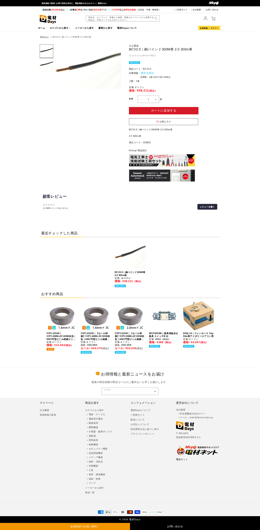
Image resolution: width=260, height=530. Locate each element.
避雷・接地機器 (97, 474)
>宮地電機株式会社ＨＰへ (191, 413)
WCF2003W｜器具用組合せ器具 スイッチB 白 (163, 335)
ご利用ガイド (138, 415)
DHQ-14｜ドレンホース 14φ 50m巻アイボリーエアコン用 (198, 335)
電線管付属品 (96, 419)
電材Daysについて (140, 410)
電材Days (44, 37)
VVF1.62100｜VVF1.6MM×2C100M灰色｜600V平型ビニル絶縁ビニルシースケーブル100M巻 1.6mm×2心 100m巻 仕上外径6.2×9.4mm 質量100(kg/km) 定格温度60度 (61, 336)
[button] (142, 56)
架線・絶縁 (95, 479)
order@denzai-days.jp (201, 417)
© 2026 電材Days (130, 519)
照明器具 (93, 440)
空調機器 (93, 466)
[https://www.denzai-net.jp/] (198, 450)
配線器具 (93, 423)
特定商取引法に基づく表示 (145, 429)
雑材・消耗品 (96, 461)
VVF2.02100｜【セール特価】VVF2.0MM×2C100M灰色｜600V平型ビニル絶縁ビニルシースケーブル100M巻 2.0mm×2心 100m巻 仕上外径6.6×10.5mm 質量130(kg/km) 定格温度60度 (129, 336)
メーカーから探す (94, 488)
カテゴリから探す (94, 410)
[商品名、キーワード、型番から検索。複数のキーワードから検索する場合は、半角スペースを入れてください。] (155, 18)
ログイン (214, 28)
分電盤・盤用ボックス (100, 431)
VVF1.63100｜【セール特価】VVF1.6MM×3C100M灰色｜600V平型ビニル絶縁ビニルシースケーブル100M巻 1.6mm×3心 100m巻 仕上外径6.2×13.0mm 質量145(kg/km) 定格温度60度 (95, 336)
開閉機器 (93, 427)
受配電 (92, 436)
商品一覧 (90, 492)
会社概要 (181, 410)
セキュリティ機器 (98, 449)
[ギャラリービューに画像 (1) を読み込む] (46, 51)
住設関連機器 (96, 453)
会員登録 (204, 28)
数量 (131, 99)
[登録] (154, 391)
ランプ (92, 483)
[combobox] (122, 18)
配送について (138, 419)
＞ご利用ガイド (180, 10)
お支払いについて (140, 424)
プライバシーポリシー (142, 434)
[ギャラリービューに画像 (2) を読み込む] (46, 64)
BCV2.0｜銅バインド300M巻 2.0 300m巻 (72, 37)
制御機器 (93, 444)
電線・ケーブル (97, 414)
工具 (91, 470)
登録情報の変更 (48, 415)
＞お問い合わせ (211, 10)
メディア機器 (96, 457)
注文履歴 (44, 410)
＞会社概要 (196, 10)
